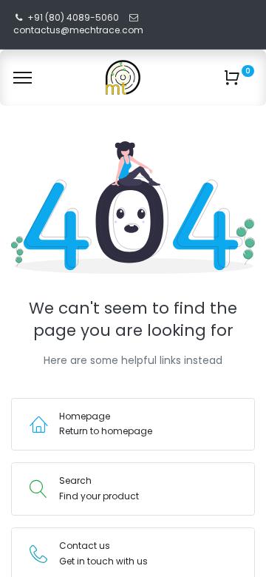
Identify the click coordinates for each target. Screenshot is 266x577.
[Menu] (22, 77)
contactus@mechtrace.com (79, 30)
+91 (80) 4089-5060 (73, 17)
